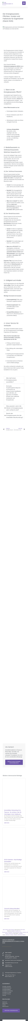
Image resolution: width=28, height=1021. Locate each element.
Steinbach (8, 934)
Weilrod (23, 934)
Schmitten (21, 933)
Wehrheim (20, 934)
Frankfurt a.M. (18, 930)
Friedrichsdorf (5, 932)
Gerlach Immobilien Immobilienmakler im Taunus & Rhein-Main (13, 941)
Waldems (16, 934)
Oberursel (11, 933)
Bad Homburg (11, 929)
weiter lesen (6, 822)
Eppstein (13, 930)
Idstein (21, 932)
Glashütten (10, 932)
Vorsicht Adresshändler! (12, 908)
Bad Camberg (5, 929)
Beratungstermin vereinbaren (14, 762)
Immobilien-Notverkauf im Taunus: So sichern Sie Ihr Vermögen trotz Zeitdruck (12, 812)
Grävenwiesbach (16, 932)
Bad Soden (23, 929)
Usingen (11, 934)
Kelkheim (24, 932)
